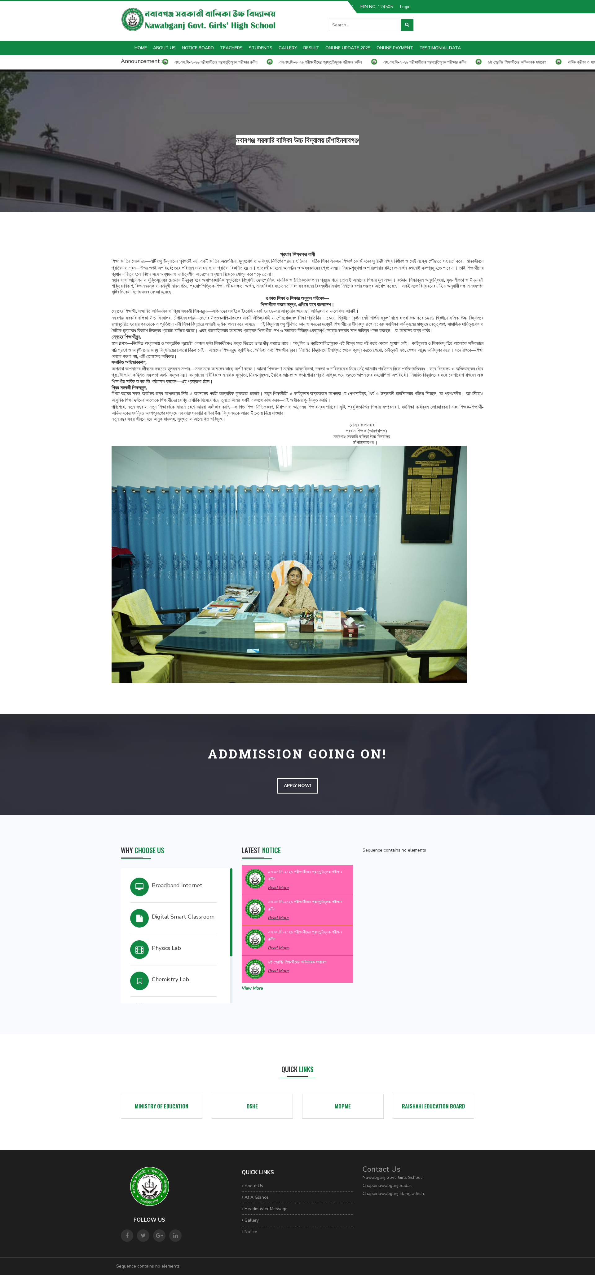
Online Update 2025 (347, 48)
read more (278, 888)
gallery (251, 1220)
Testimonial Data (440, 48)
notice (250, 1232)
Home (140, 48)
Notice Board (198, 48)
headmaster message (265, 1209)
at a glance (256, 1197)
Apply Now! (297, 786)
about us (164, 48)
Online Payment (395, 48)
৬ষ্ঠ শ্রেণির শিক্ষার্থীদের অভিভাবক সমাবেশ (297, 962)
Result (311, 48)
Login (405, 7)
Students (260, 48)
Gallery (288, 48)
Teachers (231, 48)
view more (252, 988)
